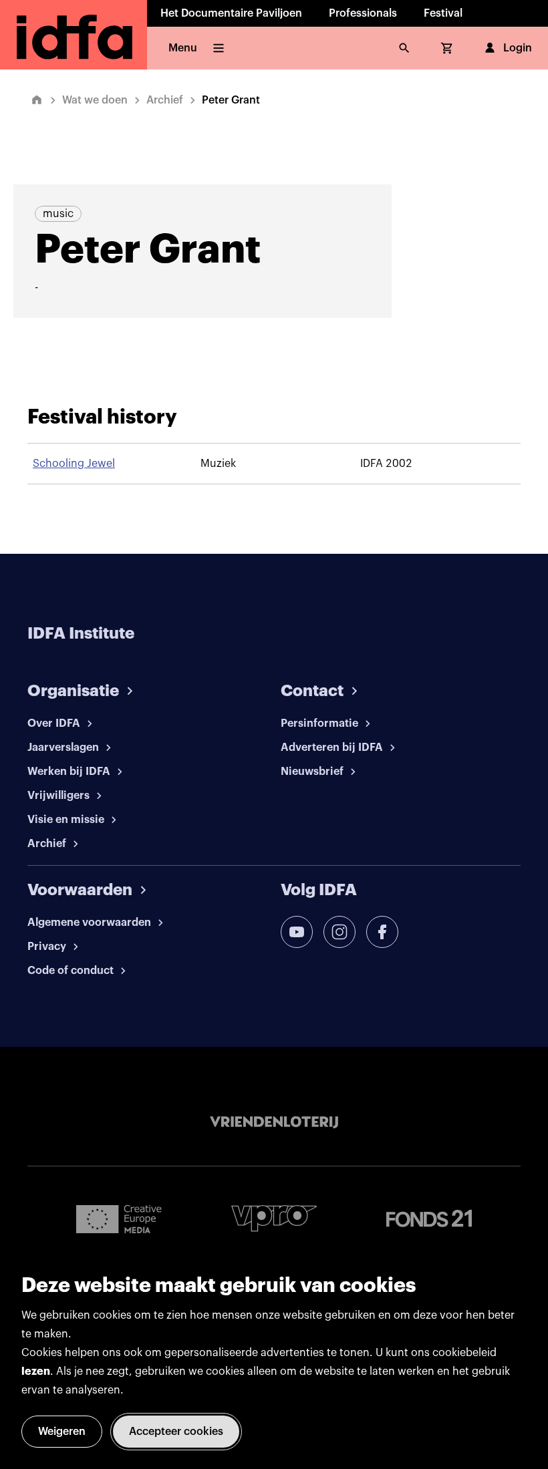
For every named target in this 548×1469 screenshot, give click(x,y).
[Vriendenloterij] (274, 1122)
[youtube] (297, 932)
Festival (443, 13)
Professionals (363, 13)
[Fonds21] (429, 1219)
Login (517, 48)
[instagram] (339, 932)
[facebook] (382, 932)
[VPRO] (274, 1218)
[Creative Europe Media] (119, 1218)
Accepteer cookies (176, 1431)
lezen (35, 1371)
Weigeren (62, 1431)
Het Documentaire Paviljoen (231, 13)
